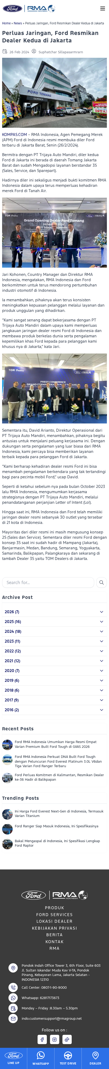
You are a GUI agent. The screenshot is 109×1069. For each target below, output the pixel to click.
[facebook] (42, 1039)
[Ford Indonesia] (28, 8)
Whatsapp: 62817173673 (40, 998)
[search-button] (101, 582)
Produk (54, 907)
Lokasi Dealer (55, 921)
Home (6, 23)
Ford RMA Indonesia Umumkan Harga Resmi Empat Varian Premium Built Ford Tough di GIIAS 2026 (56, 744)
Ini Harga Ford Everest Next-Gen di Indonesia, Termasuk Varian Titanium (59, 813)
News (18, 23)
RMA (54, 948)
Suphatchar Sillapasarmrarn (61, 52)
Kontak (55, 941)
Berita (54, 934)
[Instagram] (54, 1039)
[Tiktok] (67, 1039)
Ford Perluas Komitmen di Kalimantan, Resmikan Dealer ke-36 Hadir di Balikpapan (59, 777)
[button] (54, 612)
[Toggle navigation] (102, 8)
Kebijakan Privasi (54, 928)
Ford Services (54, 914)
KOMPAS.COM (14, 134)
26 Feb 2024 (19, 52)
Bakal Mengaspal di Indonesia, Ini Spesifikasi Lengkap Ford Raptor (57, 843)
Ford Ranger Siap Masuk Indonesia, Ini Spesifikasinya (56, 826)
